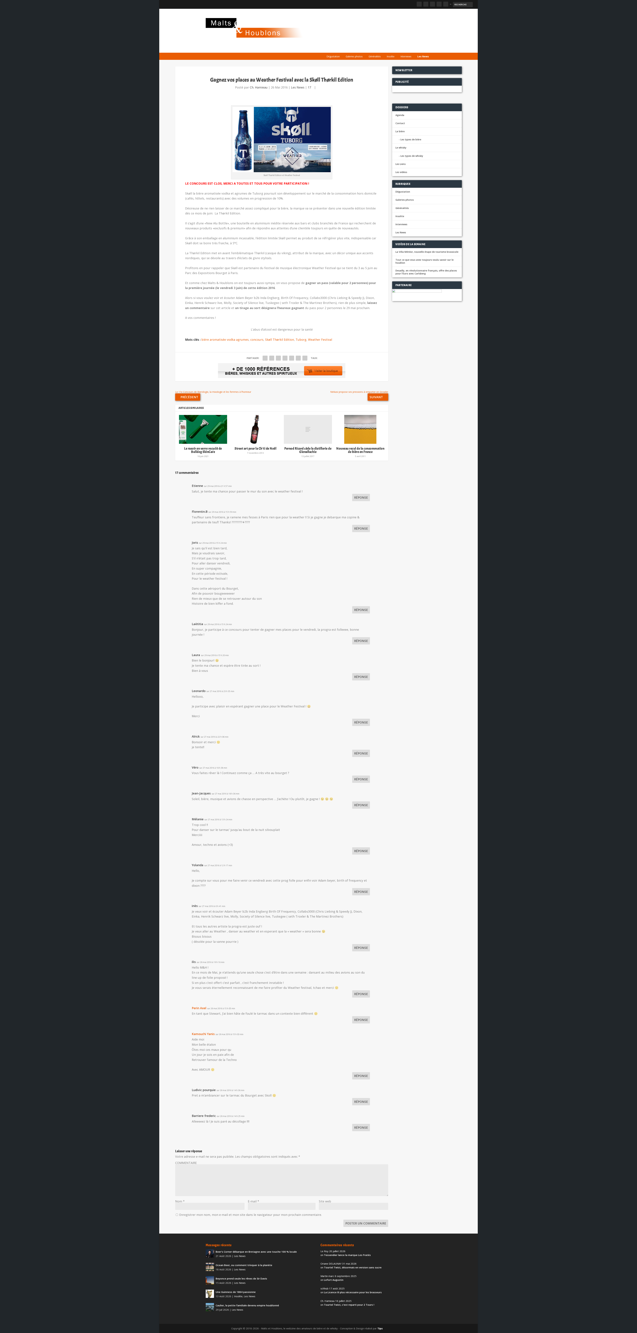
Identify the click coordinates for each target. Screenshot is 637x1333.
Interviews (405, 56)
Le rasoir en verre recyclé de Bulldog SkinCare (203, 450)
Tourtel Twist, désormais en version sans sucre (353, 1267)
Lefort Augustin (333, 1279)
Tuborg (301, 340)
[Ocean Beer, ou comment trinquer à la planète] (210, 1267)
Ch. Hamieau (259, 87)
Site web (325, 1201)
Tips (380, 1328)
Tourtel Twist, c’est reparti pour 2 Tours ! (349, 1304)
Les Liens (417, 48)
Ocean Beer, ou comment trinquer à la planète (244, 1265)
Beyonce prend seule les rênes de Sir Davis (241, 1278)
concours (256, 340)
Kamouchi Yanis (203, 1034)
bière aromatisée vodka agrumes (225, 340)
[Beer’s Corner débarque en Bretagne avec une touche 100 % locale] (210, 1253)
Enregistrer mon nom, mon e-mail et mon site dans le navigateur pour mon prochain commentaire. (250, 1215)
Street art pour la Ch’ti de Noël (255, 448)
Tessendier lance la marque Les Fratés (347, 1255)
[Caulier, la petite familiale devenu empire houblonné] (210, 1307)
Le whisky (365, 48)
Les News (423, 56)
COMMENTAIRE (186, 1163)
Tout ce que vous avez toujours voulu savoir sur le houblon (424, 261)
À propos (330, 48)
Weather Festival (320, 340)
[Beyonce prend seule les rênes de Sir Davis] (210, 1280)
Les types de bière (410, 139)
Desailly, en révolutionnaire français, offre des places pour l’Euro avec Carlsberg (426, 272)
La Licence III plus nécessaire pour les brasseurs (353, 1292)
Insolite (390, 56)
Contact (400, 123)
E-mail (253, 1201)
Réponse (361, 497)
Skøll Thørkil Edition (279, 340)
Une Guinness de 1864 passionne (236, 1292)
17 (310, 87)
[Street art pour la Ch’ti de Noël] (255, 429)
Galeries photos (354, 56)
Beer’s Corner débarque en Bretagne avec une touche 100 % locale (256, 1251)
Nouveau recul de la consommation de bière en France (360, 450)
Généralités (375, 56)
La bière (346, 48)
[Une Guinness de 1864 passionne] (210, 1294)
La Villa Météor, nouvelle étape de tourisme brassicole (426, 251)
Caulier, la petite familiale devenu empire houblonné (247, 1305)
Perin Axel (199, 1008)
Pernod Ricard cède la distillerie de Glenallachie (307, 450)
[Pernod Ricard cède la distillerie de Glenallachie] (307, 429)
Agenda (383, 48)
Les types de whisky (411, 155)
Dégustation (333, 56)
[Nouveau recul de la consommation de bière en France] (360, 429)
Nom (180, 1201)
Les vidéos (400, 48)
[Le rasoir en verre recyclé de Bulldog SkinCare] (203, 429)
